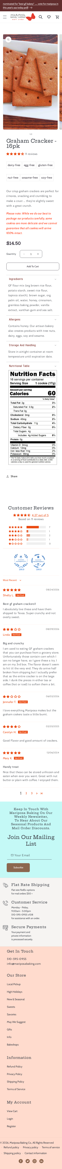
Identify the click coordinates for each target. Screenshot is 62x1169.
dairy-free (14, 165)
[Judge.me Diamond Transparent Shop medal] (38, 561)
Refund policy (11, 1147)
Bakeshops (13, 1044)
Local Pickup (14, 984)
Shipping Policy (15, 1081)
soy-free (46, 177)
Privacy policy (30, 1147)
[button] (5, 17)
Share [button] (14, 476)
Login (10, 1118)
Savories (11, 1014)
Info (9, 1037)
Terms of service (51, 1147)
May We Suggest (16, 1022)
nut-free (13, 177)
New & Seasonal (16, 999)
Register (11, 1126)
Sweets (11, 1006)
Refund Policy (14, 1066)
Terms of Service (16, 1089)
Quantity (11, 253)
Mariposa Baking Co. (21, 1142)
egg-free (29, 165)
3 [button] (32, 793)
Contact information (36, 1153)
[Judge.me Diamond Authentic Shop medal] (21, 561)
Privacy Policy (14, 1074)
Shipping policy (12, 1153)
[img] (12, 590)
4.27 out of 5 (40, 515)
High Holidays (14, 991)
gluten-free (45, 165)
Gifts (9, 1029)
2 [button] (26, 793)
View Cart (12, 1111)
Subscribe (18, 867)
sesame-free (30, 177)
